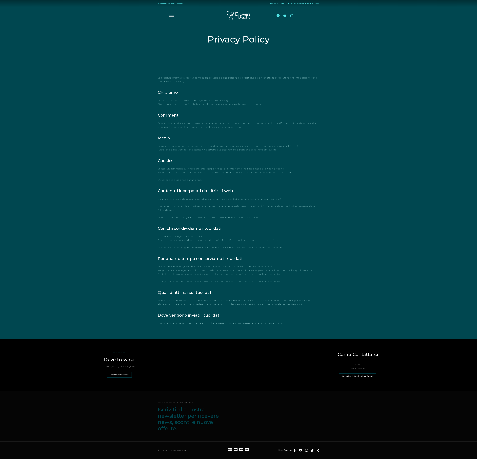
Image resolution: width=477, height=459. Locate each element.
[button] (119, 374)
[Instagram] (292, 16)
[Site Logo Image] (238, 15)
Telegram (318, 450)
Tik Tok (312, 450)
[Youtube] (285, 16)
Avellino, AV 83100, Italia (170, 3)
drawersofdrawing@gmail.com (303, 3)
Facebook (295, 450)
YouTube (300, 450)
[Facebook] (278, 16)
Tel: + (268, 3)
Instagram (306, 450)
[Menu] (171, 16)
